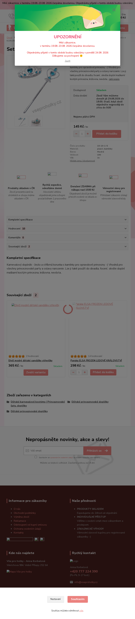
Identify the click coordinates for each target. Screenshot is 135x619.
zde (81, 610)
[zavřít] (114, 10)
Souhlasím (78, 599)
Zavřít (67, 61)
